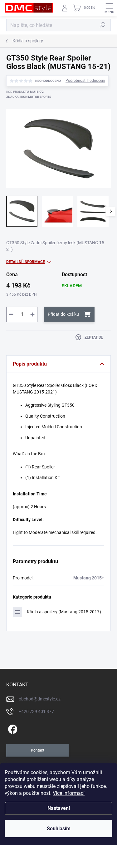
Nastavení (58, 808)
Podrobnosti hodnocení (85, 80)
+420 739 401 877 (36, 711)
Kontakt (37, 750)
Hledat (102, 25)
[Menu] (109, 8)
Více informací (69, 793)
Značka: (28, 96)
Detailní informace (25, 262)
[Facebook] (11, 728)
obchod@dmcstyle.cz (40, 698)
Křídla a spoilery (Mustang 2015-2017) (64, 611)
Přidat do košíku (63, 314)
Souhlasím (59, 829)
